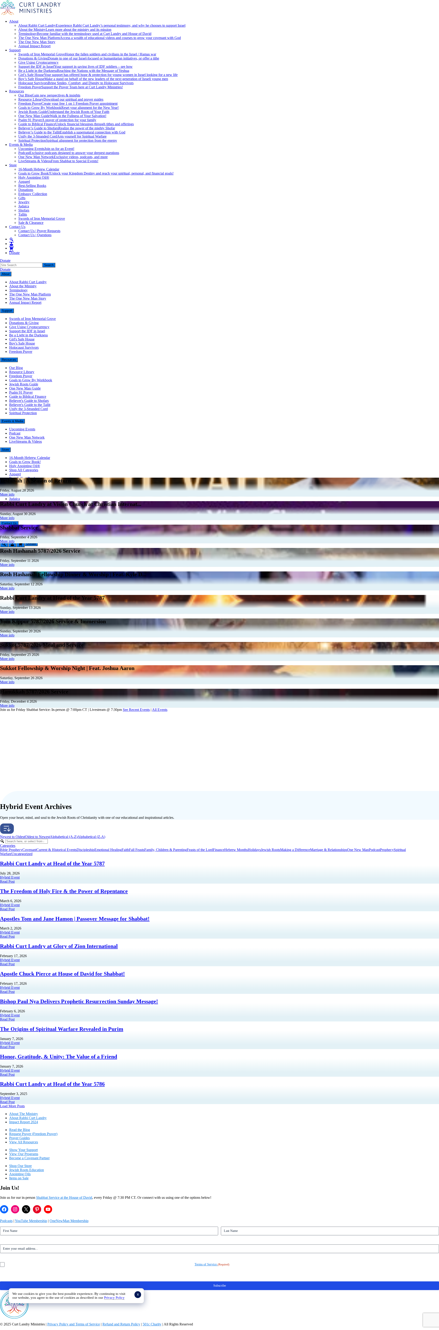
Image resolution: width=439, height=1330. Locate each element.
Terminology (84, 34)
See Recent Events (136, 710)
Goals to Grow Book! (96, 173)
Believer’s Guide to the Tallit (71, 132)
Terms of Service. (206, 1264)
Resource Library (60, 99)
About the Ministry (64, 29)
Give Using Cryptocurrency (38, 62)
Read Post (7, 881)
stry (35, 1114)
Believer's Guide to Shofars (29, 401)
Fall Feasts (136, 850)
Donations (25, 190)
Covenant (29, 850)
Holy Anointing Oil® (33, 177)
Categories (7, 846)
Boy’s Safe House (93, 79)
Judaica (23, 206)
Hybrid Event (10, 877)
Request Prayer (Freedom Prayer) (33, 1134)
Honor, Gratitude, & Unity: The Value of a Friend (58, 1057)
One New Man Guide (62, 116)
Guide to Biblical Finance (76, 124)
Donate (14, 253)
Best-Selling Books (32, 186)
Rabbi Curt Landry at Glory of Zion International (59, 946)
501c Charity (152, 1324)
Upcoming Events (46, 149)
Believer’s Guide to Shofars (66, 128)
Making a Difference (295, 850)
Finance (218, 850)
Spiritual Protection (67, 140)
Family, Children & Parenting (165, 850)
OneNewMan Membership (69, 1221)
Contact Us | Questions (34, 235)
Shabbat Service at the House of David (64, 1197)
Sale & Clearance (30, 223)
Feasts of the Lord (200, 850)
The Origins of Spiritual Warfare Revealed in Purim (61, 1029)
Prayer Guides (19, 1138)
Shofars (23, 210)
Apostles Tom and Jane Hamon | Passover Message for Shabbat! (75, 919)
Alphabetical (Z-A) (91, 837)
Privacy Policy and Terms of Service (73, 1324)
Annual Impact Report (34, 46)
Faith (125, 850)
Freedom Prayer (70, 87)
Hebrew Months (236, 850)
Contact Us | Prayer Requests (39, 231)
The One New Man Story (36, 42)
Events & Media (21, 145)
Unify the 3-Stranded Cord (62, 136)
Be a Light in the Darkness (73, 71)
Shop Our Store (20, 1166)
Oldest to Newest (37, 837)
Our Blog (49, 95)
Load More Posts (12, 1106)
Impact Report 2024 (23, 1122)
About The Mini (21, 1114)
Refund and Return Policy (121, 1324)
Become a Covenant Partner (29, 1158)
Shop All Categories (23, 470)
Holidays (254, 850)
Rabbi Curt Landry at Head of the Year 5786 (52, 1084)
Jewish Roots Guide (63, 112)
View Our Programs (23, 1154)
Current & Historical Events (56, 850)
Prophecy (387, 850)
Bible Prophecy (11, 850)
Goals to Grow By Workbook (68, 108)
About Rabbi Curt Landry (101, 25)
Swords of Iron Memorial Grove (87, 54)
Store (13, 165)
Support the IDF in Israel (75, 66)
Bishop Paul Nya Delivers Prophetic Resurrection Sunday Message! (79, 1001)
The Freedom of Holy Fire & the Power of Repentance (64, 891)
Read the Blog (19, 1130)
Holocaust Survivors (76, 83)
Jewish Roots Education (26, 1170)
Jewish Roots (270, 850)
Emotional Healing (108, 850)
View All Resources (23, 1142)
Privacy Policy (114, 1297)
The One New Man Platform (99, 38)
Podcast (68, 153)
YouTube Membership (31, 1221)
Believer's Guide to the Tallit (29, 405)
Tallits (22, 214)
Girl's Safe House (22, 339)
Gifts (21, 198)
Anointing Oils (20, 1174)
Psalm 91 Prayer (57, 120)
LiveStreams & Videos (58, 161)
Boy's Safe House (22, 343)
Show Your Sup (20, 1150)
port (35, 1150)
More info (7, 494)
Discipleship (85, 850)
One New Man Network (63, 157)
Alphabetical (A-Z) (64, 837)
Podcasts (6, 1221)
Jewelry (23, 202)
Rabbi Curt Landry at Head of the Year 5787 (52, 864)
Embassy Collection (32, 194)
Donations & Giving (88, 58)
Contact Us (17, 227)
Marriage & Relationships (328, 850)
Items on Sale (19, 1178)
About (13, 21)
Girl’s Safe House (98, 75)
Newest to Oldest (12, 837)
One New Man (358, 850)
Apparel (24, 181)
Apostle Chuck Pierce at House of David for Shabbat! (62, 974)
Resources (16, 91)
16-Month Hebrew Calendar (38, 169)
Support (15, 50)
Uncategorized (21, 854)
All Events (159, 710)
